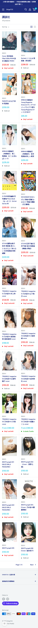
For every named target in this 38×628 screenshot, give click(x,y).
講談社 (4, 53)
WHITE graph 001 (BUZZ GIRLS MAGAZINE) (8, 464)
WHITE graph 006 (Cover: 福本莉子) (27, 549)
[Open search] (26, 9)
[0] (34, 9)
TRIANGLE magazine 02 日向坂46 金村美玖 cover (28, 378)
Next (32, 565)
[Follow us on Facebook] (3, 599)
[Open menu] (3, 9)
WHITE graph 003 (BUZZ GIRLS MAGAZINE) (8, 507)
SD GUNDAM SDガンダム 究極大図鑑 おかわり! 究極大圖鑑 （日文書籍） (28, 200)
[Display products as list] (35, 27)
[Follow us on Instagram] (7, 599)
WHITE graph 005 (8, 548)
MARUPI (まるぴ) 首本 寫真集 (9, 102)
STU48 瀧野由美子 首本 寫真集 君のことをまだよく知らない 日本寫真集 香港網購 (9, 248)
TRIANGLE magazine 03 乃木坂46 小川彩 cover (9, 421)
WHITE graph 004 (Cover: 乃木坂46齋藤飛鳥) (28, 507)
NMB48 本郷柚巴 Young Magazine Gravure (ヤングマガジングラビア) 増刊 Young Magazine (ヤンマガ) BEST (28, 106)
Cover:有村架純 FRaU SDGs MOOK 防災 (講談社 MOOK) (9, 58)
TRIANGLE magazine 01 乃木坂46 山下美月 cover (28, 293)
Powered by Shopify (8, 623)
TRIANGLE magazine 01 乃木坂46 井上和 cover (9, 293)
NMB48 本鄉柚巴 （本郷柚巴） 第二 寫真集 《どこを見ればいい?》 (9, 154)
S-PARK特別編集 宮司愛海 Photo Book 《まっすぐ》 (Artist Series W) (9, 199)
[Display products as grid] (31, 27)
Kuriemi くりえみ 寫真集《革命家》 (28, 59)
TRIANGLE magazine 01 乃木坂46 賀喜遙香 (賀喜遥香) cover (9, 336)
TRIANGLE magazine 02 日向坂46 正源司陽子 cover (9, 378)
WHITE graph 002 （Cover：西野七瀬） (27, 464)
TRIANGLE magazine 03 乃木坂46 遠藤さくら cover (28, 421)
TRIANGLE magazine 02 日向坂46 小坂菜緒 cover (28, 335)
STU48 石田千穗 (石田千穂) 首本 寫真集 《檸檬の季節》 (28, 246)
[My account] (30, 9)
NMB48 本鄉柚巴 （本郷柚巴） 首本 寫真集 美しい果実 (27, 153)
